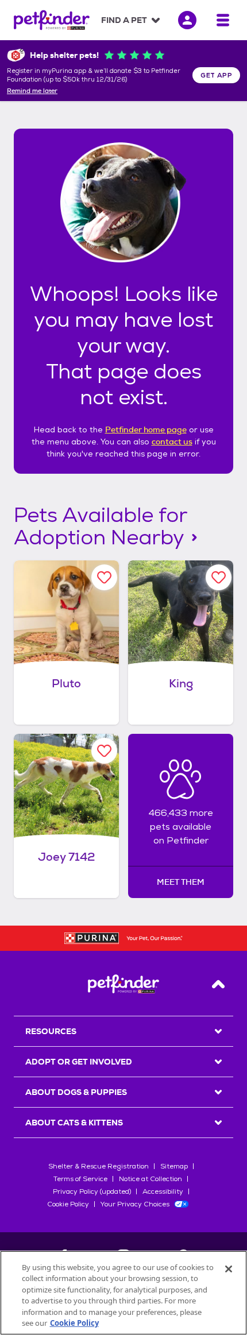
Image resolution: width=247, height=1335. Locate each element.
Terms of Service (80, 1178)
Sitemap (174, 1166)
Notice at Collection (150, 1178)
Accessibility (162, 1191)
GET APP (216, 75)
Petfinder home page (146, 429)
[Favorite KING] (218, 577)
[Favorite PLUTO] (104, 577)
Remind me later (32, 91)
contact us (172, 441)
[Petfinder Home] (52, 20)
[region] (123, 1293)
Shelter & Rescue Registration (98, 1166)
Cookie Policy (68, 1204)
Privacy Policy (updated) (92, 1191)
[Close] (228, 1269)
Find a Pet (124, 20)
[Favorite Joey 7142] (104, 750)
